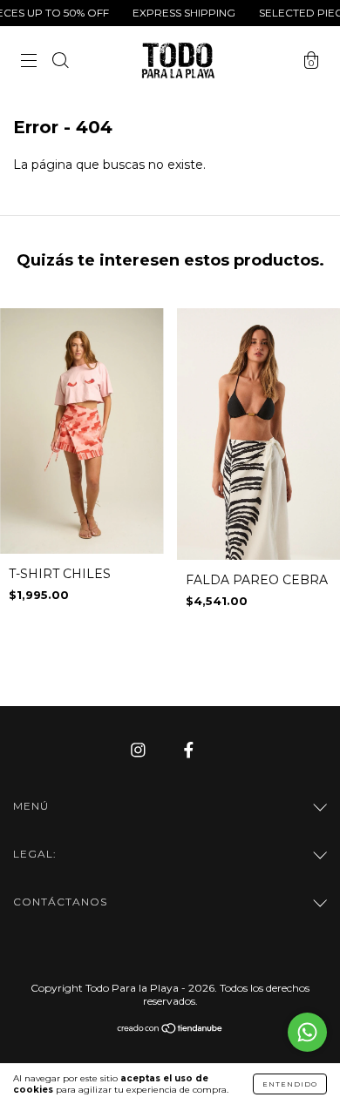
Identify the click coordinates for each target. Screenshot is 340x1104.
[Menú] (28, 63)
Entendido (289, 1084)
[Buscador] (60, 63)
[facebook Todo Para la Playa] (189, 749)
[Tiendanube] (170, 1029)
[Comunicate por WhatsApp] (307, 1032)
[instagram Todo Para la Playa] (140, 749)
